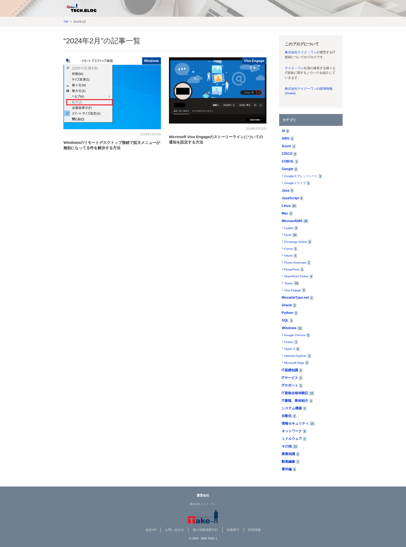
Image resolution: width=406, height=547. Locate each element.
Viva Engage (254, 61)
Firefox (289, 342)
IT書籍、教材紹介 (295, 400)
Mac (285, 213)
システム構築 (292, 408)
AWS (285, 138)
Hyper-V (289, 348)
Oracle (287, 305)
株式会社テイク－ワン (301, 52)
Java (285, 190)
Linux (286, 206)
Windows (151, 61)
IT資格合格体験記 (295, 393)
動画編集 (288, 461)
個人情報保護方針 (205, 530)
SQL (285, 320)
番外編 (287, 469)
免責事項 (233, 530)
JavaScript (290, 198)
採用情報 (254, 530)
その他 (287, 446)
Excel (287, 234)
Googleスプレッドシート (301, 176)
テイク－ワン (294, 68)
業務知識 (288, 454)
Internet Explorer (295, 355)
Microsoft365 (292, 221)
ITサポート (290, 385)
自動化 (287, 416)
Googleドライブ (295, 183)
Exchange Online (295, 241)
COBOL (288, 161)
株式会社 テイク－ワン (203, 504)
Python (287, 313)
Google (287, 169)
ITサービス (290, 377)
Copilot (289, 228)
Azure (286, 146)
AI (283, 131)
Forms (288, 248)
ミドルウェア (292, 438)
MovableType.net (295, 297)
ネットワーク (292, 431)
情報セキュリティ (295, 423)
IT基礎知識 (290, 370)
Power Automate (295, 262)
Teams (288, 283)
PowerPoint (291, 269)
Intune (288, 255)
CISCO (287, 153)
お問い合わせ (174, 530)
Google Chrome (295, 335)
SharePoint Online (296, 276)
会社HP (150, 530)
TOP (66, 21)
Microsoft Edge (294, 362)
